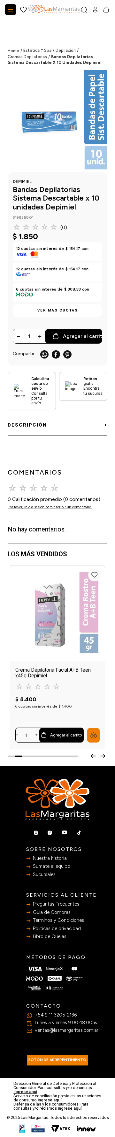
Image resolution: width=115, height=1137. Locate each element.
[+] (36, 735)
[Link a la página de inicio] (15, 50)
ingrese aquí (25, 1091)
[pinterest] (67, 354)
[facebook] (56, 354)
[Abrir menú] (10, 9)
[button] (57, 310)
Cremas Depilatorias (27, 56)
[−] (16, 735)
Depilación (66, 50)
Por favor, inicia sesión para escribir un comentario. (50, 507)
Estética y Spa (37, 50)
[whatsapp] (44, 354)
